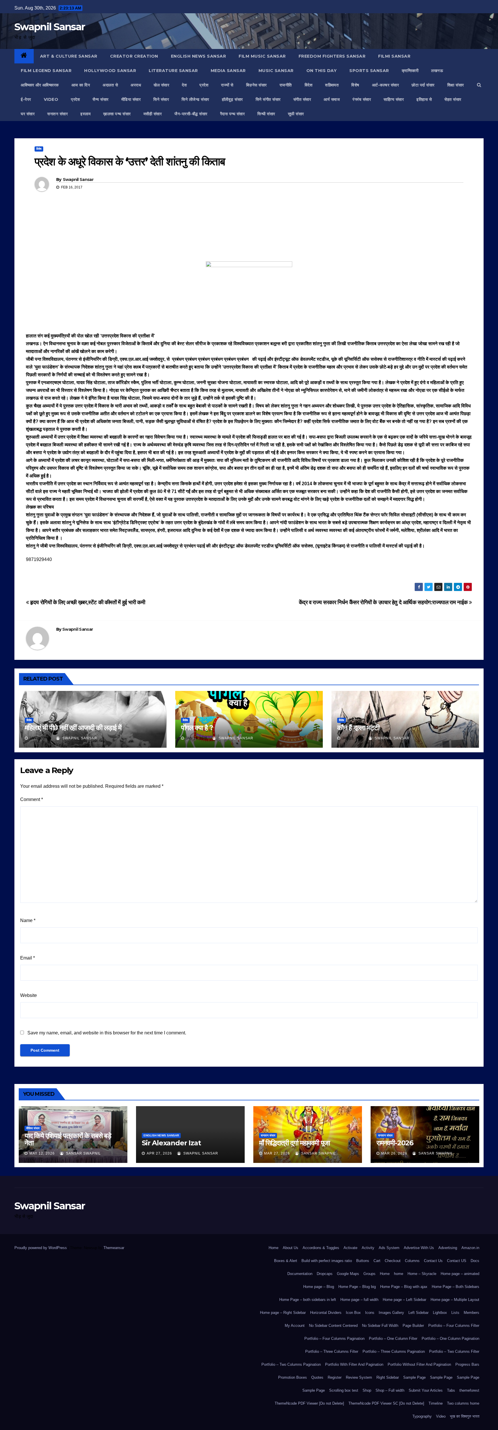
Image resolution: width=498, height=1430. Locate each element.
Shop (367, 1390)
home (398, 1274)
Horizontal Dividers (326, 1312)
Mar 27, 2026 (277, 1153)
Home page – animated (460, 1274)
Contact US (456, 1261)
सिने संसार (161, 99)
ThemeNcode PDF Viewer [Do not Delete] (309, 1403)
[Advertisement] (249, 234)
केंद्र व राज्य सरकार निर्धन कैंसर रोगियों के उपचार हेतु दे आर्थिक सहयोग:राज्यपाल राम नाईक (384, 602)
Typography (422, 1416)
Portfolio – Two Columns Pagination (291, 1364)
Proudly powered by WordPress (41, 1248)
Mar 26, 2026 (394, 1153)
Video (441, 1416)
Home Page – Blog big (357, 1286)
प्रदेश (203, 85)
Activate (350, 1248)
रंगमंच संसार (361, 99)
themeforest (469, 1390)
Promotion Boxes (292, 1377)
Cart (376, 1261)
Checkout (393, 1261)
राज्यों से (227, 85)
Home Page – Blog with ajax (403, 1286)
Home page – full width (359, 1299)
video (51, 99)
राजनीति (286, 85)
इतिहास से (424, 99)
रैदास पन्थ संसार (232, 113)
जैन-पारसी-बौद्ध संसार (190, 113)
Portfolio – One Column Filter (393, 1338)
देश (184, 85)
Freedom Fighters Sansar (332, 56)
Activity (368, 1248)
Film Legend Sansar (46, 70)
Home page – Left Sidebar (404, 1299)
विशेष (355, 85)
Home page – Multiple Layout (455, 1299)
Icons (369, 1312)
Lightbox (440, 1312)
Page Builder (413, 1325)
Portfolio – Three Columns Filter (331, 1351)
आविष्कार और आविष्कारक (40, 85)
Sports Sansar (369, 70)
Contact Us (433, 1261)
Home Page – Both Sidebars (455, 1286)
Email (27, 957)
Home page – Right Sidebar (283, 1312)
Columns (412, 1261)
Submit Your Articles (426, 1390)
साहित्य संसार (394, 99)
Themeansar (113, 1248)
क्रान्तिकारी (410, 70)
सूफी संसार (296, 113)
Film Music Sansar (262, 56)
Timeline (436, 1403)
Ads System (389, 1248)
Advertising (447, 1248)
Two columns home (463, 1403)
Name (27, 920)
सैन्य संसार (101, 99)
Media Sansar (228, 70)
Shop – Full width (390, 1390)
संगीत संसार (302, 99)
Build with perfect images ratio (326, 1261)
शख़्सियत (332, 85)
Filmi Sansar (394, 56)
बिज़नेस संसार (256, 85)
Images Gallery (391, 1312)
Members (471, 1312)
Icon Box (353, 1312)
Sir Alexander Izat (171, 1143)
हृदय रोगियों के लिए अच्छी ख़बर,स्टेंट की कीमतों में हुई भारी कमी (87, 602)
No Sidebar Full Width (380, 1325)
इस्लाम (85, 113)
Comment (31, 799)
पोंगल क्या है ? (197, 727)
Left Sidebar (418, 1312)
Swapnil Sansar (49, 27)
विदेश (309, 85)
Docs (475, 1261)
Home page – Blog (318, 1286)
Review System (359, 1377)
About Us (290, 1248)
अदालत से (110, 85)
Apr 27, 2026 (159, 1153)
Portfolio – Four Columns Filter (453, 1325)
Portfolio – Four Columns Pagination (334, 1338)
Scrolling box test (343, 1390)
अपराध (136, 85)
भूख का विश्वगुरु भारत (464, 1416)
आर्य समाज (332, 99)
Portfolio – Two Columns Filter (454, 1351)
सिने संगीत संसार (268, 99)
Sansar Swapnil (83, 1153)
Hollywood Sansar (110, 70)
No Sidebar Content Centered (333, 1325)
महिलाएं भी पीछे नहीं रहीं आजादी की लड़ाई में (73, 727)
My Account (295, 1325)
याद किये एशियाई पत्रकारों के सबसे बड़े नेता (67, 1139)
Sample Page (414, 1377)
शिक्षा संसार (455, 85)
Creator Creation (134, 56)
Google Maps (348, 1274)
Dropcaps (325, 1274)
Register (335, 1377)
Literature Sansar (173, 70)
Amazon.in (470, 1248)
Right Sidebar (387, 1377)
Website (28, 995)
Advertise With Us (419, 1248)
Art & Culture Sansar (68, 56)
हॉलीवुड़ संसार (232, 99)
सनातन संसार (57, 113)
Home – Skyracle (422, 1274)
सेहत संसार (452, 99)
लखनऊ (437, 70)
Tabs (451, 1390)
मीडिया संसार (131, 99)
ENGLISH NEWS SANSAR (198, 56)
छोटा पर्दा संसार (423, 85)
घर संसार (28, 113)
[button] (479, 84)
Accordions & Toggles (321, 1248)
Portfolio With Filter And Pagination (354, 1364)
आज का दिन (80, 85)
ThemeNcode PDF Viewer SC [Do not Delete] (386, 1403)
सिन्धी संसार (266, 113)
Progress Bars (467, 1364)
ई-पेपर (26, 99)
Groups (369, 1274)
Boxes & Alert (285, 1261)
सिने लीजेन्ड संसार (195, 99)
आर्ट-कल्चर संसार (385, 85)
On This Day (321, 70)
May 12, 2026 (42, 1153)
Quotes (317, 1377)
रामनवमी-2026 (394, 1143)
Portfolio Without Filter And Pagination (419, 1364)
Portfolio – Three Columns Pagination (394, 1351)
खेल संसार (161, 85)
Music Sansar (276, 70)
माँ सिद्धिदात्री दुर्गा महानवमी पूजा (294, 1143)
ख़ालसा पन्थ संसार (117, 113)
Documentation (299, 1274)
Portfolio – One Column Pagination (450, 1338)
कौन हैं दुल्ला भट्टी (358, 727)
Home (273, 1248)
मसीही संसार (153, 113)
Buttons (362, 1261)
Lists (455, 1312)
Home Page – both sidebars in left (307, 1299)
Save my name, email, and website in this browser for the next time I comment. (106, 1032)
